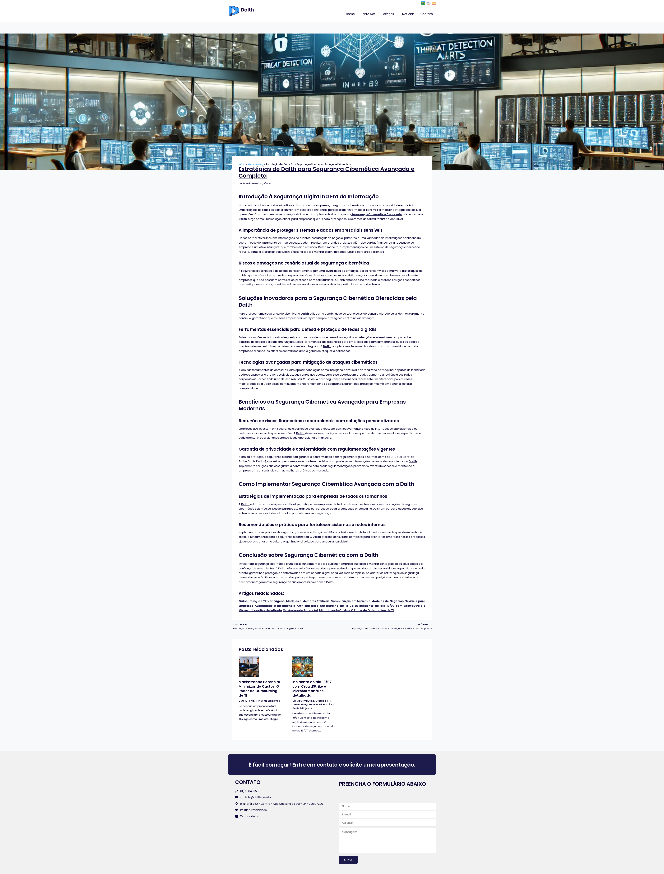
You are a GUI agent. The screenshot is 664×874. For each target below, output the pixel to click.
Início (242, 164)
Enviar (348, 860)
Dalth (243, 219)
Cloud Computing (303, 700)
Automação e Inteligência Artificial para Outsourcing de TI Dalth (306, 606)
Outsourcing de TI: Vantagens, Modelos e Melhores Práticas (284, 601)
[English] (428, 3)
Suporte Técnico (318, 704)
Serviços (387, 14)
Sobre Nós (368, 14)
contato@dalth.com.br (255, 797)
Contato (426, 14)
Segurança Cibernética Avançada (376, 214)
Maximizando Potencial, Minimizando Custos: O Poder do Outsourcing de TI (338, 610)
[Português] (423, 3)
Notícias (408, 14)
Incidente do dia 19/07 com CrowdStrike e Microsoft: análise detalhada (312, 688)
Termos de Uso (250, 816)
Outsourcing (255, 164)
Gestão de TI (323, 700)
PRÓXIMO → (390, 626)
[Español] (434, 3)
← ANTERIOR (267, 626)
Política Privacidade (253, 810)
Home (350, 14)
